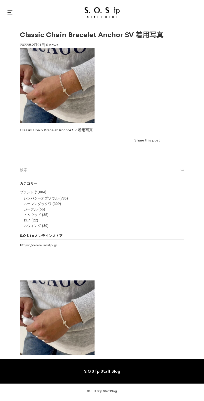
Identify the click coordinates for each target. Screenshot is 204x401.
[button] (10, 12)
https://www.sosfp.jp (38, 245)
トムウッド (32, 214)
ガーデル (31, 209)
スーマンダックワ (37, 203)
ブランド (27, 192)
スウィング (32, 225)
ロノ (27, 220)
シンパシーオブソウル (41, 198)
